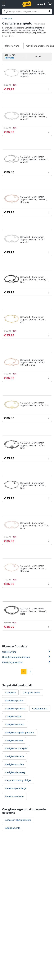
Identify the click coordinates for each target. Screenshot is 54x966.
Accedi (41, 4)
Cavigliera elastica (14, 724)
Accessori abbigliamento (18, 820)
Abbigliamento (12, 828)
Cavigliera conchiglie (16, 748)
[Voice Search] (49, 11)
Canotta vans (12, 45)
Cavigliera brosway (15, 772)
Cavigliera (8, 18)
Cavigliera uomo (31, 692)
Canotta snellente (14, 796)
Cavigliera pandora (15, 708)
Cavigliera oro (39, 708)
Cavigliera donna (14, 740)
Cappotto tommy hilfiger (18, 780)
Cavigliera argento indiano (16, 657)
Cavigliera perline (14, 700)
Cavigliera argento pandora (19, 732)
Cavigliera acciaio (14, 764)
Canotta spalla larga (15, 788)
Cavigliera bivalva (14, 756)
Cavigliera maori (13, 716)
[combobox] (27, 11)
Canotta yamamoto (12, 662)
